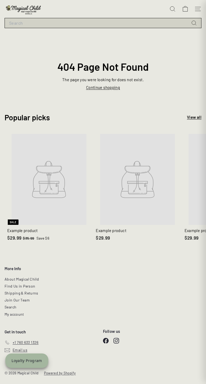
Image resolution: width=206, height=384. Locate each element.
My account (14, 314)
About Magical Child (22, 279)
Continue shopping (103, 87)
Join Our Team (17, 300)
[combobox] (103, 23)
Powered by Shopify (60, 373)
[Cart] (185, 9)
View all (194, 117)
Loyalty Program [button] (27, 360)
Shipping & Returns (21, 293)
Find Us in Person (20, 286)
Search (10, 307)
